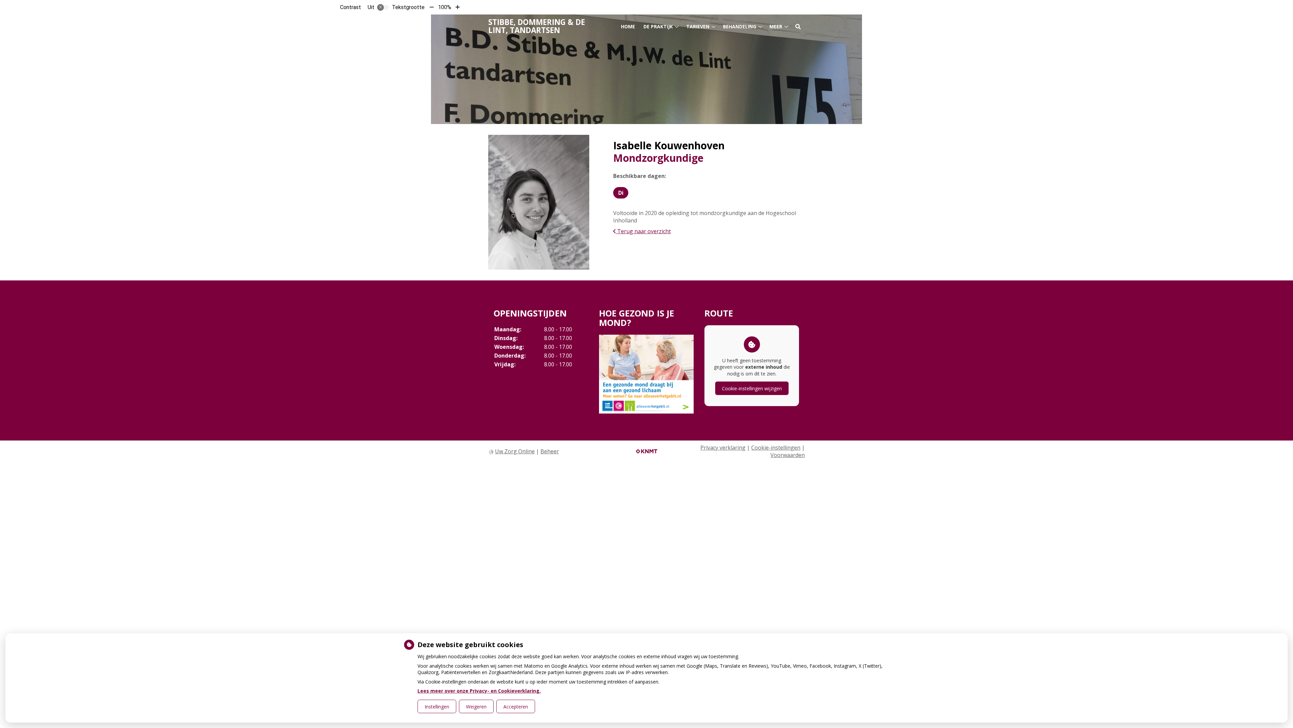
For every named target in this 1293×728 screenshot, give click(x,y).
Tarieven (697, 26)
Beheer (549, 451)
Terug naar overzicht (643, 231)
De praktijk (658, 26)
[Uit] (383, 7)
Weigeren (476, 706)
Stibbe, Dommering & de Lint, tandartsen (536, 26)
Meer (775, 26)
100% (444, 7)
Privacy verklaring (722, 447)
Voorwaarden (787, 455)
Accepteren (515, 706)
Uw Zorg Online (515, 451)
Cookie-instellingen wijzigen (752, 388)
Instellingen (437, 706)
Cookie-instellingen (775, 447)
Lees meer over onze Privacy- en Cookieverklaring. (479, 691)
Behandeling (739, 26)
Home (628, 26)
